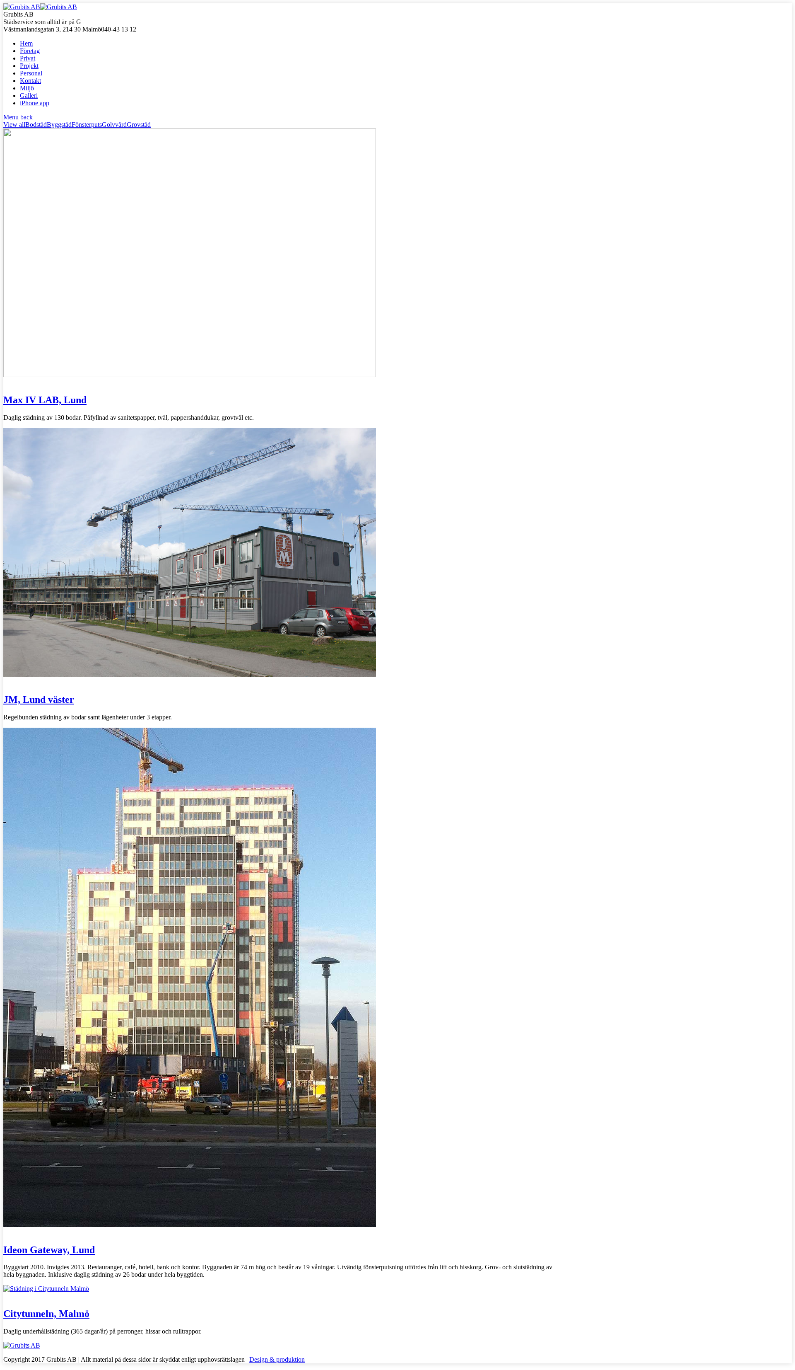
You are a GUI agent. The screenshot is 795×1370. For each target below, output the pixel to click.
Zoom (11, 382)
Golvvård (114, 124)
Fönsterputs (87, 124)
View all (14, 124)
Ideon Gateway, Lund (49, 1249)
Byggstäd (59, 124)
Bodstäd (36, 124)
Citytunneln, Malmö (46, 1313)
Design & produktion (277, 1359)
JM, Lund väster (38, 699)
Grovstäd (139, 124)
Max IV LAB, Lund (45, 400)
